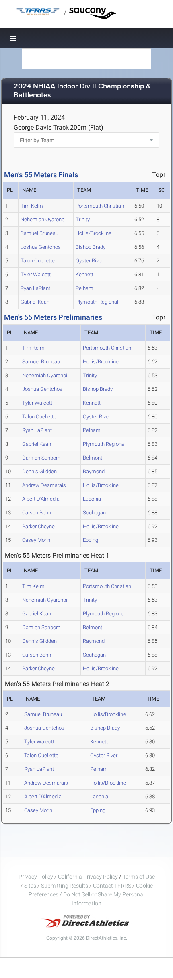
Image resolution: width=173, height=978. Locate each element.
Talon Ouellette (38, 261)
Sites (30, 885)
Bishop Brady (90, 247)
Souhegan (94, 513)
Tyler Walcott (36, 274)
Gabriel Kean (35, 302)
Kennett (84, 274)
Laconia (92, 499)
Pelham (84, 288)
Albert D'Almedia (41, 499)
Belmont (92, 458)
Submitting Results (64, 885)
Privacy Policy (36, 876)
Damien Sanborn (41, 458)
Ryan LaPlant (35, 288)
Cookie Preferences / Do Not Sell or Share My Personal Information (91, 894)
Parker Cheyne (38, 526)
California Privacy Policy (88, 876)
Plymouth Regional (97, 302)
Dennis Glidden (39, 471)
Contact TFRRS (112, 885)
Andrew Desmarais (44, 485)
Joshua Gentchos (41, 247)
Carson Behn (36, 513)
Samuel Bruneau (39, 233)
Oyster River (89, 261)
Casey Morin (36, 540)
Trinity (83, 219)
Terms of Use (139, 876)
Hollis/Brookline (93, 233)
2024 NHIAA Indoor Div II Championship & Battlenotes (82, 91)
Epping (90, 540)
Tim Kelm (32, 206)
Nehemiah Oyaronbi (43, 219)
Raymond (94, 471)
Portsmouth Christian (100, 206)
